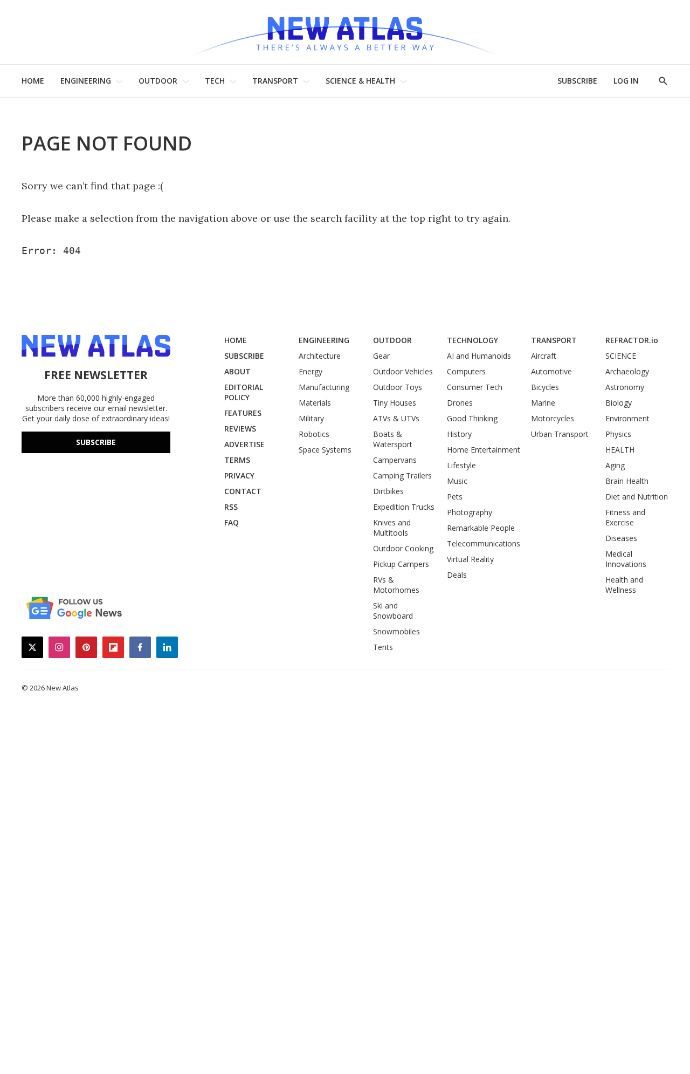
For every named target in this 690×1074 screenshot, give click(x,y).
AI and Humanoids (479, 356)
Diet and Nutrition (636, 496)
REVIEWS (240, 428)
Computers (466, 371)
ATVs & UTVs (396, 418)
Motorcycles (552, 418)
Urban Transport (560, 434)
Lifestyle (461, 465)
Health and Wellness (624, 584)
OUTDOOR (158, 81)
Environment (627, 418)
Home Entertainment (483, 449)
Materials (315, 403)
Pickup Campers (401, 564)
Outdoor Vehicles (403, 371)
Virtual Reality (470, 559)
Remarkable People (481, 528)
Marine (543, 403)
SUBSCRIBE (577, 81)
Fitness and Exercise (625, 517)
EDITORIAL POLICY (243, 392)
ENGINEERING (85, 81)
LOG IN (626, 81)
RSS (231, 507)
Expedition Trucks (403, 507)
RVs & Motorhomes (396, 584)
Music (457, 481)
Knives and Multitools (392, 527)
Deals (457, 575)
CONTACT (242, 491)
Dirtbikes (388, 491)
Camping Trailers (402, 475)
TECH (215, 81)
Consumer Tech (474, 387)
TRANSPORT (275, 81)
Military (311, 418)
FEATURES (242, 413)
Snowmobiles (396, 631)
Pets (455, 496)
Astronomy (624, 387)
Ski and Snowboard (393, 610)
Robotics (314, 434)
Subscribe (96, 442)
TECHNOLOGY (472, 340)
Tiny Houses (394, 403)
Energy (310, 371)
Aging (615, 465)
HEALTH (619, 449)
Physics (618, 434)
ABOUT (237, 371)
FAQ (231, 522)
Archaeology (627, 371)
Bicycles (545, 387)
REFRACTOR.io (631, 340)
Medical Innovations (625, 559)
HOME (33, 81)
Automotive (551, 371)
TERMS (237, 460)
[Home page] (345, 32)
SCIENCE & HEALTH (360, 81)
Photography (469, 512)
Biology (618, 403)
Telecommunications (483, 543)
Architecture (320, 356)
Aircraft (543, 356)
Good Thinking (472, 418)
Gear (381, 356)
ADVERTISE (244, 444)
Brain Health (626, 481)
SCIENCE (620, 356)
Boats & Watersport (392, 439)
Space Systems (325, 449)
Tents (383, 647)
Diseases (621, 538)
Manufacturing (324, 387)
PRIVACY (239, 475)
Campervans (395, 460)
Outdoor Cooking (403, 548)
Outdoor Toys (397, 387)
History (459, 434)
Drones (460, 403)
